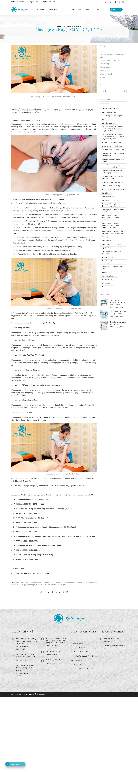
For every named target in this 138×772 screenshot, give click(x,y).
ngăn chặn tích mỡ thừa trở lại (113, 189)
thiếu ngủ (105, 237)
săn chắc (117, 200)
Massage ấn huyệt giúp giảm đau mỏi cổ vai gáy (46, 585)
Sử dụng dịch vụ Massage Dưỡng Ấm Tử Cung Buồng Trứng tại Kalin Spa (111, 225)
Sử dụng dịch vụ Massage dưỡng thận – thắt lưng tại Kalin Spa (111, 217)
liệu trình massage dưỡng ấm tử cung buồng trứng (112, 166)
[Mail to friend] (56, 592)
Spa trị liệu (106, 200)
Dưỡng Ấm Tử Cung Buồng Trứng (84, 656)
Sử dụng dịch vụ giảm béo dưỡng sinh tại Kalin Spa (111, 205)
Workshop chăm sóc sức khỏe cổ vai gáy (112, 262)
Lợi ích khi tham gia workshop (112, 182)
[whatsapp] (63, 592)
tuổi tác (121, 248)
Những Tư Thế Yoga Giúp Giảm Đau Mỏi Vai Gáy (30, 573)
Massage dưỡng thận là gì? (111, 186)
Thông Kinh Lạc (77, 639)
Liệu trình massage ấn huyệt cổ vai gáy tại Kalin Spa (112, 172)
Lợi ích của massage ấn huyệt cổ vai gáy (72, 582)
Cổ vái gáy (118, 116)
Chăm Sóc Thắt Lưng (79, 647)
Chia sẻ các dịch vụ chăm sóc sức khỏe (112, 56)
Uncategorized (106, 74)
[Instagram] (110, 2)
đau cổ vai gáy (107, 279)
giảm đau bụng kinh (109, 123)
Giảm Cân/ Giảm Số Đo (80, 660)
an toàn (104, 105)
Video (64, 9)
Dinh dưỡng (104, 64)
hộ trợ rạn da (106, 146)
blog (102, 51)
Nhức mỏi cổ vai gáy (109, 196)
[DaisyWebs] (41, 694)
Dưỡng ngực (105, 67)
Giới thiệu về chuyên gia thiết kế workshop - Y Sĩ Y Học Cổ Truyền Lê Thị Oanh (112, 129)
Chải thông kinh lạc (109, 112)
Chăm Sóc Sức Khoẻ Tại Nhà (82, 669)
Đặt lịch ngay (116, 9)
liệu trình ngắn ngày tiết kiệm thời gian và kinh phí (112, 177)
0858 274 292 (52, 646)
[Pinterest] (52, 592)
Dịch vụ (52, 9)
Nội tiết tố (104, 71)
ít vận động (106, 272)
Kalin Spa (20, 582)
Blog (87, 9)
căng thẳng (106, 116)
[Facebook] (101, 2)
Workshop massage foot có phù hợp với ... (117, 302)
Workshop (76, 9)
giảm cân (105, 119)
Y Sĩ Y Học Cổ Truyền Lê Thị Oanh (112, 268)
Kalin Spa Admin (63, 97)
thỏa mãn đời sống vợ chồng (112, 244)
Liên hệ (99, 9)
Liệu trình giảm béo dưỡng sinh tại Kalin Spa (113, 154)
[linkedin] (60, 592)
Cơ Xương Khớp (77, 643)
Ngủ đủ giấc (106, 193)
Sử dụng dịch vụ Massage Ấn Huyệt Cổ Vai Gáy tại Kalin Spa (113, 232)
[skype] (66, 592)
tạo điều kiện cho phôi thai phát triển (111, 252)
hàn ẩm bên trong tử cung (111, 142)
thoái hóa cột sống (108, 240)
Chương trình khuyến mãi (110, 60)
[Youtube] (115, 2)
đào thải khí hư (107, 287)
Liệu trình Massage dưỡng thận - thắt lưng (113, 160)
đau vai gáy (106, 283)
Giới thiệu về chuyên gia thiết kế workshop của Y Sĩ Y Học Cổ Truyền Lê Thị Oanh (113, 137)
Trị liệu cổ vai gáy (108, 248)
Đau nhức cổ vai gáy (109, 276)
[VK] (48, 592)
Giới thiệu (40, 9)
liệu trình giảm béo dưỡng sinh (113, 150)
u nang (104, 257)
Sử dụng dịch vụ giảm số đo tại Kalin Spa (113, 211)
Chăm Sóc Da (76, 665)
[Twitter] (105, 2)
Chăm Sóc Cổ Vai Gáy (79, 652)
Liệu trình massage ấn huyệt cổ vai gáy (40, 582)
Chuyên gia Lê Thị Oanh (110, 108)
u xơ (112, 257)
